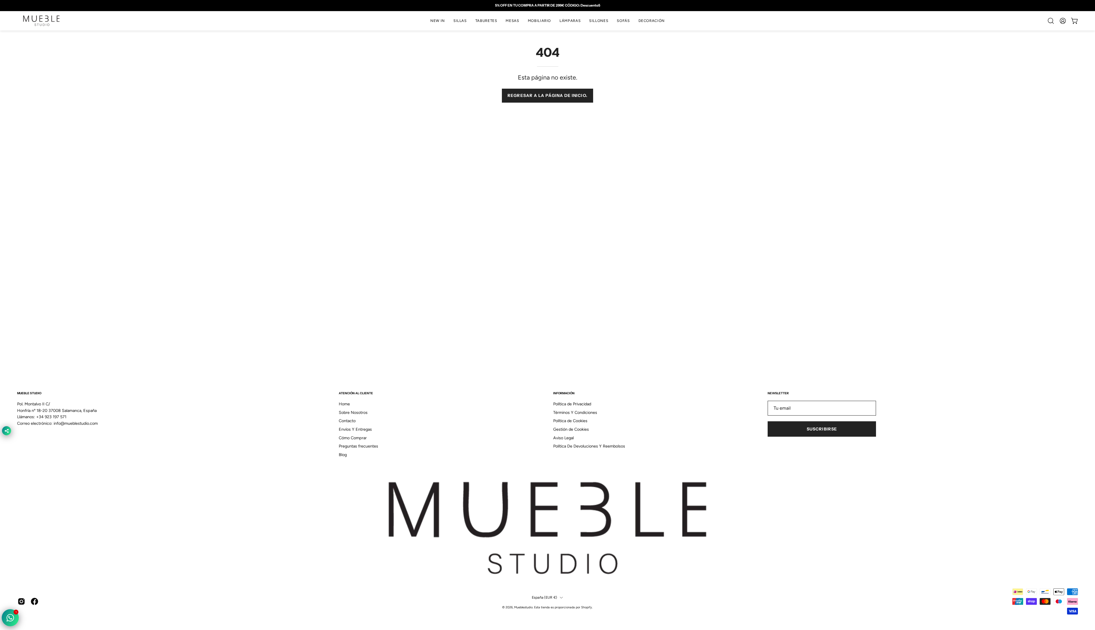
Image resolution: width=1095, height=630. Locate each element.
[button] (460, 21)
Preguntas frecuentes (358, 446)
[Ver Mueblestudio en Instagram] (21, 601)
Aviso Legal (563, 437)
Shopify (586, 607)
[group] (547, 5)
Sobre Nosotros (353, 412)
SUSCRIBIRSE (822, 429)
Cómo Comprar (353, 437)
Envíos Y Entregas (355, 429)
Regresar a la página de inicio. (547, 95)
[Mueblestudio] (41, 20)
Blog (343, 454)
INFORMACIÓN (564, 393)
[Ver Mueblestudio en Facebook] (34, 601)
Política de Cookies (570, 420)
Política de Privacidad (572, 404)
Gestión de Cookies (571, 429)
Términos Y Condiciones (575, 412)
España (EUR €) (544, 597)
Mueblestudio (523, 607)
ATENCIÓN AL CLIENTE (356, 393)
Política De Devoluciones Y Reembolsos (589, 446)
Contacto (347, 420)
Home (344, 404)
